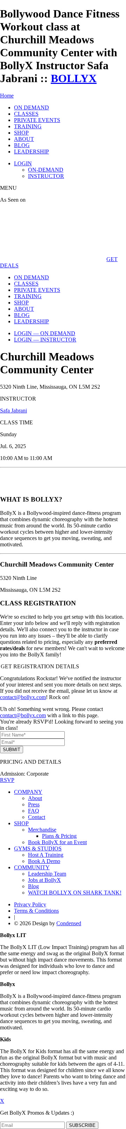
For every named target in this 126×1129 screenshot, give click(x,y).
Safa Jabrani (13, 411)
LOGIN (23, 163)
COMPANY (28, 792)
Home (7, 96)
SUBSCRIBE (82, 1125)
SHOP (21, 133)
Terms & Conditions (36, 911)
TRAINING (28, 126)
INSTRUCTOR (46, 176)
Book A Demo (44, 861)
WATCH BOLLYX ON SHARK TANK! (74, 893)
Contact (36, 817)
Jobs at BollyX (44, 880)
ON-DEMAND (45, 170)
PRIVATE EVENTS (37, 120)
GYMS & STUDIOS (38, 848)
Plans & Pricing (59, 836)
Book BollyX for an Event (57, 842)
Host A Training (45, 855)
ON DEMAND (31, 107)
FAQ (33, 811)
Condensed (68, 923)
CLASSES (26, 114)
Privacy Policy (30, 904)
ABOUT (24, 139)
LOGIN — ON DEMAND (44, 333)
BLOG (22, 145)
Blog (33, 886)
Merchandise (42, 830)
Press (34, 804)
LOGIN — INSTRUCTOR (45, 340)
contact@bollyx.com (23, 697)
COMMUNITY (32, 867)
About (35, 798)
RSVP (7, 780)
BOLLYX (74, 78)
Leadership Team (47, 874)
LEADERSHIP (31, 151)
